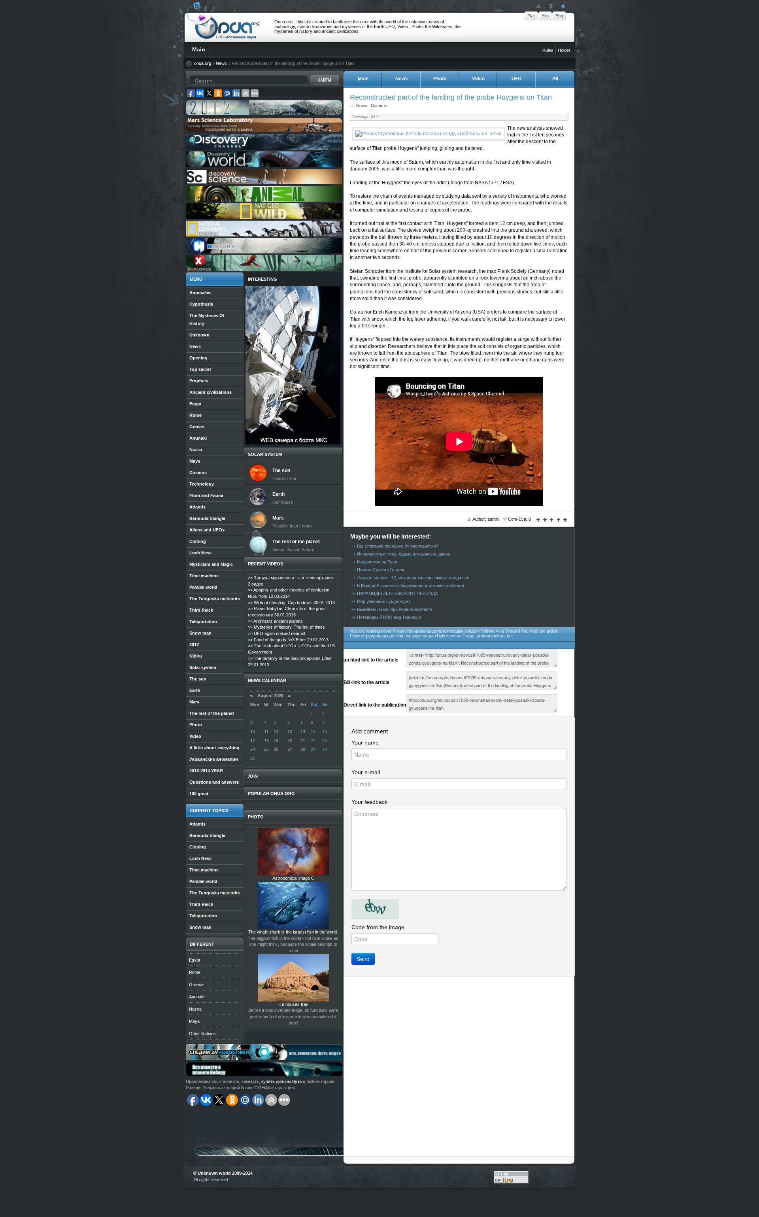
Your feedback (369, 802)
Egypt (194, 960)
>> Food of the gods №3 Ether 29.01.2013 (288, 639)
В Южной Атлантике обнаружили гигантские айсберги (410, 585)
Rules (547, 50)
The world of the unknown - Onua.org (227, 27)
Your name (365, 742)
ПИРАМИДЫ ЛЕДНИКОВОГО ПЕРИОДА (397, 593)
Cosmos (379, 105)
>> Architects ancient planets (275, 621)
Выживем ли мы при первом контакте (394, 609)
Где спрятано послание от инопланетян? (397, 546)
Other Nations (202, 1033)
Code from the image (377, 927)
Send (363, 959)
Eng (559, 15)
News (221, 63)
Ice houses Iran (293, 1004)
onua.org (202, 63)
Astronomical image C (293, 878)
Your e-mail (365, 772)
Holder (564, 50)
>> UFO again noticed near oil (276, 633)
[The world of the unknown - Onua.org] (562, 6)
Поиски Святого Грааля (380, 569)
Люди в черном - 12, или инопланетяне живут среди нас (413, 577)
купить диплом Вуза (281, 1081)
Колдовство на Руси (377, 561)
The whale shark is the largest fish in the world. (293, 932)
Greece (196, 984)
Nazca (195, 1009)
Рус (531, 15)
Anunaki (196, 996)
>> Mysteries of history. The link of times (286, 627)
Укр (545, 15)
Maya (194, 1021)
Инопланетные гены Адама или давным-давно (403, 554)
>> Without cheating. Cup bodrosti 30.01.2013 (291, 602)
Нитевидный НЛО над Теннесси (389, 617)
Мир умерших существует (383, 601)
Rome (194, 972)
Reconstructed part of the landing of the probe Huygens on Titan (451, 97)
